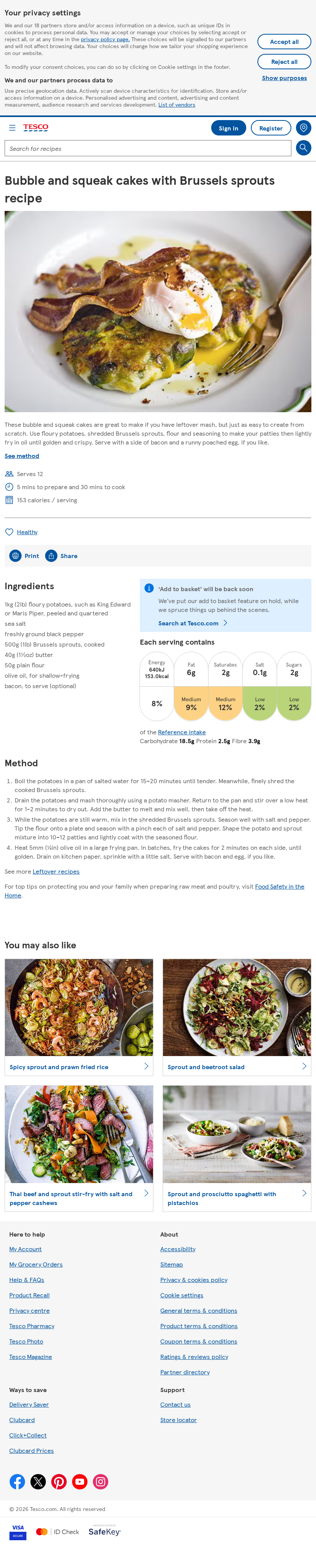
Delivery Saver (29, 1404)
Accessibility (177, 1248)
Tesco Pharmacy (31, 1325)
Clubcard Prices (31, 1450)
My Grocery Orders (36, 1264)
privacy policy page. (105, 39)
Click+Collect (28, 1435)
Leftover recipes (56, 871)
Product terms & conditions (199, 1325)
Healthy (27, 531)
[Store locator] (303, 127)
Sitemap (171, 1264)
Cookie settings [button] (181, 1294)
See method (22, 455)
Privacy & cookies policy (193, 1279)
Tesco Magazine (30, 1356)
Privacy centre (29, 1310)
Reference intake (182, 731)
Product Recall (29, 1294)
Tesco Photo (26, 1341)
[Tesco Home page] (36, 128)
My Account (25, 1248)
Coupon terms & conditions (198, 1341)
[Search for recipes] (303, 147)
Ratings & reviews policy (194, 1356)
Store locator (178, 1419)
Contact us (175, 1404)
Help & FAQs (26, 1279)
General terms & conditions (198, 1310)
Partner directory (185, 1371)
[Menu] (12, 127)
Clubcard (22, 1419)
